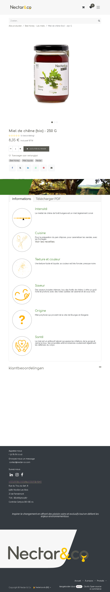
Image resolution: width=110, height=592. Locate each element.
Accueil (78, 581)
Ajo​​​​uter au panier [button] (37, 149)
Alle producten (15, 26)
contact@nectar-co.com (19, 462)
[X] (20, 168)
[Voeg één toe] (20, 149)
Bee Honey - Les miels (35, 26)
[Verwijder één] (11, 149)
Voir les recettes (44, 241)
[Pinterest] (44, 168)
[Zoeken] (99, 21)
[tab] (21, 199)
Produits (100, 581)
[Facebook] (12, 168)
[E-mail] (51, 168)
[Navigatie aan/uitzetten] (98, 7)
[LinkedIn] (28, 168)
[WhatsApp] (36, 168)
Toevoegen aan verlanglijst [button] (25, 156)
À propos (89, 581)
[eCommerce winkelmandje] (83, 7)
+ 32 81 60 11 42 (15, 454)
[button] (13, 74)
